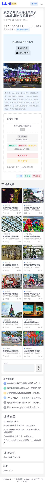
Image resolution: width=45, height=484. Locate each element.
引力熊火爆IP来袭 (11, 421)
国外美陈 (18, 20)
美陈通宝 (19, 479)
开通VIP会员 (24, 30)
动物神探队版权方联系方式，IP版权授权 (25, 393)
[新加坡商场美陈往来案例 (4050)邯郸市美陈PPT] (33, 252)
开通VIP (23, 161)
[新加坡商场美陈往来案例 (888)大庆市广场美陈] (12, 195)
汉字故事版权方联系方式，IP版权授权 (19, 425)
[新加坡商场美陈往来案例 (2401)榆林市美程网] (33, 195)
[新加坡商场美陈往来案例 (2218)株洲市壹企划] (12, 310)
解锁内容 (23, 48)
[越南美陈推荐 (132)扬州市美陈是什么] (33, 310)
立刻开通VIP (23, 53)
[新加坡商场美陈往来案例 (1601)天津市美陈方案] (12, 224)
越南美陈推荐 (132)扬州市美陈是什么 (32, 323)
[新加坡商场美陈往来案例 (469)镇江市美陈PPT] (33, 281)
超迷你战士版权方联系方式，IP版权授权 (25, 402)
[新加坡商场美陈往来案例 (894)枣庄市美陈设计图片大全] (12, 252)
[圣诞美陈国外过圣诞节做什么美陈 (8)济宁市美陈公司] (33, 338)
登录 (35, 4)
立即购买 (23, 156)
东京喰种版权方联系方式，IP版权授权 (24, 388)
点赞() (37, 176)
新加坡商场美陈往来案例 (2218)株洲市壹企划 (12, 323)
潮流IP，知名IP (8, 471)
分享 (20, 176)
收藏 (28, 176)
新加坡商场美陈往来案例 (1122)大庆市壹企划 (12, 294)
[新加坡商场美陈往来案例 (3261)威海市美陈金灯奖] (12, 338)
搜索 (5, 363)
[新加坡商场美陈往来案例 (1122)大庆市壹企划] (12, 281)
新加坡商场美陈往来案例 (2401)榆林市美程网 (33, 209)
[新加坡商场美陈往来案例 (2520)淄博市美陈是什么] (33, 224)
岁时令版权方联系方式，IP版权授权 (18, 436)
